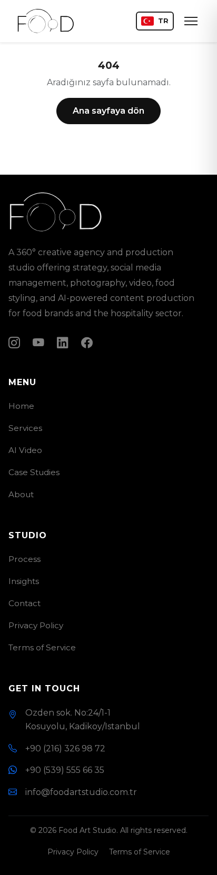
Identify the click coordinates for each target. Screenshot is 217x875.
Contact (24, 603)
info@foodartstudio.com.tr (81, 792)
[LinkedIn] (62, 343)
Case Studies (34, 472)
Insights (23, 581)
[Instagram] (14, 343)
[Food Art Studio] (46, 21)
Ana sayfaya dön (108, 111)
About (21, 494)
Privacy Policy (35, 625)
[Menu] (191, 21)
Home (21, 406)
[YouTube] (38, 343)
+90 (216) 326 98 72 (65, 748)
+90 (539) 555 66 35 (64, 770)
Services (25, 428)
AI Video (25, 450)
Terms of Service (42, 647)
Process (24, 559)
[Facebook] (87, 343)
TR (163, 21)
